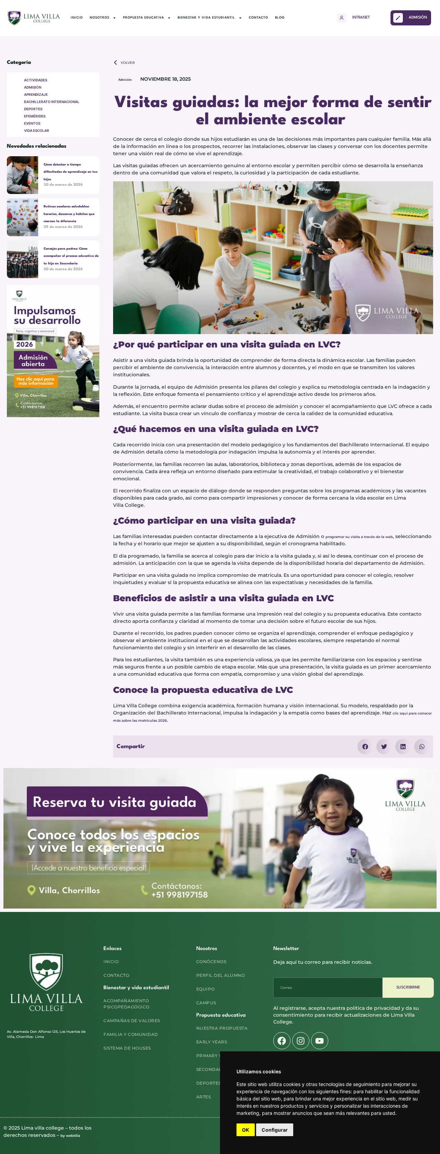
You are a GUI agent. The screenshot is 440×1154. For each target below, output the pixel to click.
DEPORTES (33, 109)
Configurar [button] (275, 1130)
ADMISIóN (32, 87)
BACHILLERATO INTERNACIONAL (51, 102)
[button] (365, 746)
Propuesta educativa (143, 17)
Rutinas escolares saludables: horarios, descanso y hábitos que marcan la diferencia (69, 214)
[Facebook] (281, 1040)
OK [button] (245, 1130)
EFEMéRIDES (34, 116)
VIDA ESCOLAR (36, 130)
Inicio (77, 17)
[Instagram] (300, 1040)
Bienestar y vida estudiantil (206, 17)
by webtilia (70, 1135)
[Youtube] (319, 1040)
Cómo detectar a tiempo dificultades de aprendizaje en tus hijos (70, 172)
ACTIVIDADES (35, 80)
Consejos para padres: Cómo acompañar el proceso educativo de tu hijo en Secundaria (71, 256)
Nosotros (99, 17)
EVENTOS (32, 123)
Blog (280, 17)
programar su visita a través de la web (359, 537)
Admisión (125, 79)
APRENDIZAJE (36, 94)
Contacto (258, 17)
